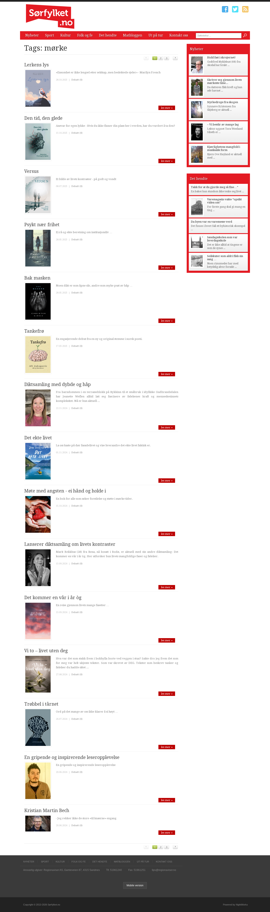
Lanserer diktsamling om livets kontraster (69, 544)
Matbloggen (132, 35)
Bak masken (37, 278)
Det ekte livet (38, 437)
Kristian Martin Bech (46, 810)
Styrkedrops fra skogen (222, 102)
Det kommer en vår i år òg (52, 597)
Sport (49, 35)
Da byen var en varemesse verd (211, 221)
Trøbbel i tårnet (41, 704)
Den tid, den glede (43, 118)
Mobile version (135, 885)
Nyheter (32, 35)
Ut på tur (155, 35)
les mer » (167, 107)
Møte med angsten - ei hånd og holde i (65, 491)
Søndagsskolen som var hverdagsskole (222, 239)
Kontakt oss (178, 35)
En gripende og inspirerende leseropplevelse (71, 757)
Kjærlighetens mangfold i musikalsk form (223, 148)
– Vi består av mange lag (223, 124)
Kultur (65, 35)
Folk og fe (85, 35)
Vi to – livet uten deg (46, 650)
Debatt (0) (76, 79)
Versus (31, 171)
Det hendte (108, 35)
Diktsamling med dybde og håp (57, 384)
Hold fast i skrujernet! (221, 57)
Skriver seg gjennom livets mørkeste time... (224, 81)
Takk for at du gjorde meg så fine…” (214, 187)
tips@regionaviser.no (164, 870)
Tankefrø (34, 331)
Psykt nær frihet (41, 224)
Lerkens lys (36, 64)
